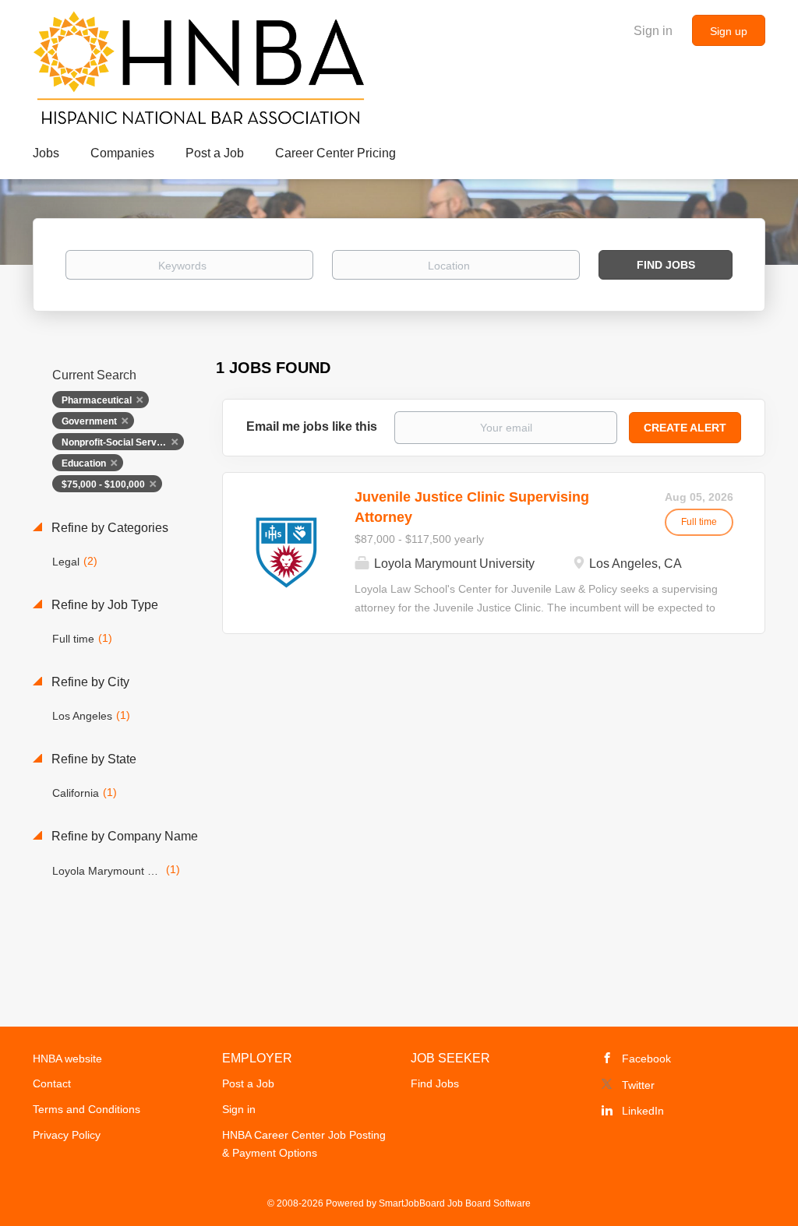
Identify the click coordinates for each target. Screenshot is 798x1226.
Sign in (653, 30)
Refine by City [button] (88, 682)
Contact (52, 1083)
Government (89, 421)
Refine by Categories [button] (108, 527)
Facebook (646, 1058)
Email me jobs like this (311, 426)
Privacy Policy (67, 1135)
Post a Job (248, 1083)
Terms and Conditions (86, 1109)
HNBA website (67, 1058)
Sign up (728, 31)
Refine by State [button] (92, 759)
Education (84, 463)
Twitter (638, 1085)
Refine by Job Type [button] (103, 604)
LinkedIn (643, 1110)
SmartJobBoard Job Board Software (455, 1203)
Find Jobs (666, 265)
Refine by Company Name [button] (123, 836)
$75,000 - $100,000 (103, 484)
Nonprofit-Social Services (118, 442)
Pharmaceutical (97, 400)
